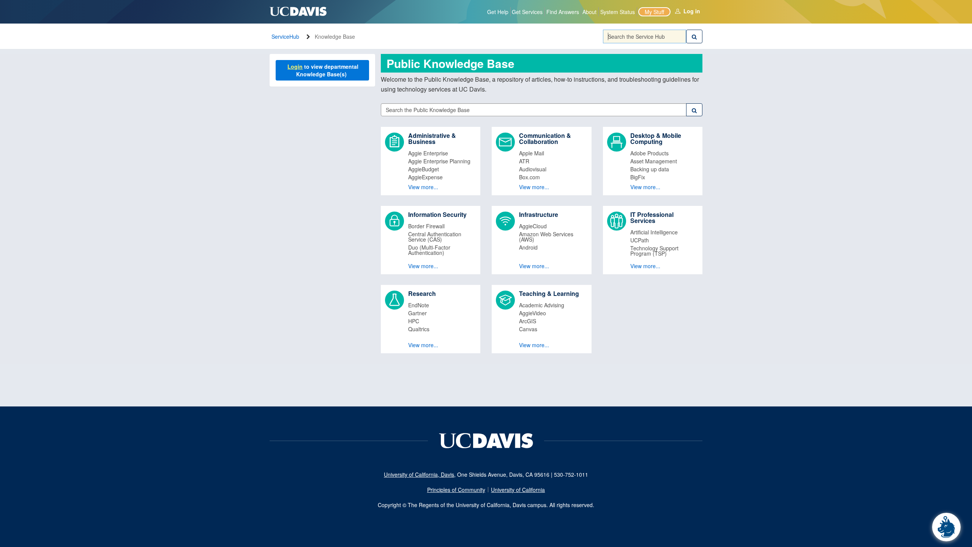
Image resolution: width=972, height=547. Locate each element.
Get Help (497, 12)
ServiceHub (285, 36)
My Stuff (654, 12)
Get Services (527, 12)
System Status (617, 12)
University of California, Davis (419, 474)
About (589, 12)
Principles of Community (456, 489)
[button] (431, 161)
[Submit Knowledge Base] (694, 109)
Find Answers (562, 12)
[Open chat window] (946, 527)
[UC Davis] (486, 440)
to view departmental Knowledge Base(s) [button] (323, 70)
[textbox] (644, 36)
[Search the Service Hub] (694, 36)
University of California (518, 489)
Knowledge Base (335, 36)
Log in (691, 11)
